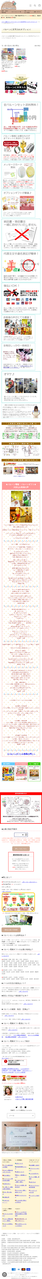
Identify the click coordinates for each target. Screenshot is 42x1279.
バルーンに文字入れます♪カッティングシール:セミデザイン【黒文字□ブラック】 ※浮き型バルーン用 (7, 65)
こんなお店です (25, 1068)
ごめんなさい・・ (27, 1070)
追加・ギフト (37, 11)
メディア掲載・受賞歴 (15, 1070)
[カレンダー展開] (4, 1274)
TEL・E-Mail (5, 1058)
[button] (30, 5)
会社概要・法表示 (34, 1165)
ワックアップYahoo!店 (8, 1072)
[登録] (32, 1115)
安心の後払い (6, 1175)
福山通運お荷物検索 (11, 1037)
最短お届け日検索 (11, 930)
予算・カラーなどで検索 (27, 11)
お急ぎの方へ (6, 1183)
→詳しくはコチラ (6, 891)
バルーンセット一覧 (16, 11)
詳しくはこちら (21, 849)
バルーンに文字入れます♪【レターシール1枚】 (20, 62)
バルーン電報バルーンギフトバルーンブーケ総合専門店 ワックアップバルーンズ (19, 21)
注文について (19, 1163)
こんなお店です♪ (34, 1173)
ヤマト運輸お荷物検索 (20, 1035)
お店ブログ (19, 1097)
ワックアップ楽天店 (20, 1072)
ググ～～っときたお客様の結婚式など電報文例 (21, 1213)
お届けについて (20, 1172)
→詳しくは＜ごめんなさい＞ (29, 882)
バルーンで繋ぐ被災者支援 (24, 1099)
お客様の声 (5, 1070)
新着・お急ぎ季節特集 (5, 11)
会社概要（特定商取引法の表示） (10, 1068)
